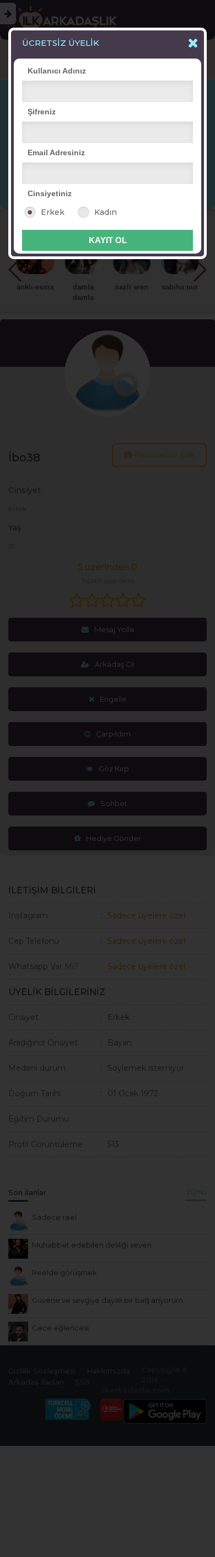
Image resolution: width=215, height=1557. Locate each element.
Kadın (105, 212)
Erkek (52, 212)
